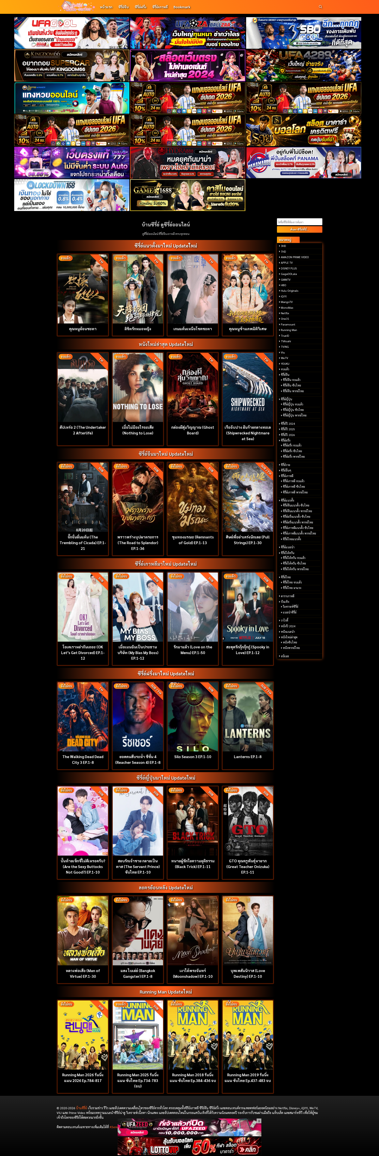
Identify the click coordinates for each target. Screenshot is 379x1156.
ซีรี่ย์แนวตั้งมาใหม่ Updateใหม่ (165, 245)
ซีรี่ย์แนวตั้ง (287, 500)
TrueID (285, 335)
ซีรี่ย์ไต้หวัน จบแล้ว (294, 558)
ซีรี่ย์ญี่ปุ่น (286, 399)
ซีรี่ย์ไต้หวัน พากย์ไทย (296, 569)
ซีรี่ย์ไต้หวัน (287, 553)
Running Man (289, 330)
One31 (285, 318)
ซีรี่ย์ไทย (286, 577)
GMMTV (286, 279)
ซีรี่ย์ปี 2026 (288, 435)
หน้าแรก (106, 7)
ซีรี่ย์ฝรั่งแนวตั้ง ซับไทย (296, 516)
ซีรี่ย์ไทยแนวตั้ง (292, 539)
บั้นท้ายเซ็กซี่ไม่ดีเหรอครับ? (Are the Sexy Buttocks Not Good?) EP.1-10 (83, 866)
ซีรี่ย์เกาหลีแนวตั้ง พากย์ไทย (299, 533)
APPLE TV (287, 262)
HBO (283, 285)
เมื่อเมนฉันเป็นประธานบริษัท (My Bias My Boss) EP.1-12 (137, 652)
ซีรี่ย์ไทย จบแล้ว (292, 582)
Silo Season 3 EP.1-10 (192, 756)
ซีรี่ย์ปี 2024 (288, 423)
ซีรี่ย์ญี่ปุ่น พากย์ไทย (295, 415)
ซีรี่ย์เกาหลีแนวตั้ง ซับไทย (298, 528)
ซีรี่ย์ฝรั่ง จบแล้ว (292, 445)
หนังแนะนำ (288, 631)
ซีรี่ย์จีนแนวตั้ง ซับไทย (296, 505)
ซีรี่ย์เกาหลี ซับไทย (294, 486)
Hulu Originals (289, 290)
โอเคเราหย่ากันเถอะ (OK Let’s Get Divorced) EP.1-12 (83, 652)
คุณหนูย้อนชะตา (83, 328)
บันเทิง (285, 601)
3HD (283, 246)
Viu (283, 352)
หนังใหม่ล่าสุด (289, 637)
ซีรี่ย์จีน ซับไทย (292, 385)
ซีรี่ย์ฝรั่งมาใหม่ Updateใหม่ (166, 673)
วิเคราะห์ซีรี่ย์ (290, 606)
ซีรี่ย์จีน (123, 7)
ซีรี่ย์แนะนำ (288, 547)
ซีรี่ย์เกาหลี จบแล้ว (293, 481)
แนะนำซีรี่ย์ (289, 612)
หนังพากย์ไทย (291, 648)
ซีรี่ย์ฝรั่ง (140, 7)
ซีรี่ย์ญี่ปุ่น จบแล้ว (293, 404)
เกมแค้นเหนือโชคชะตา (193, 328)
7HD (283, 251)
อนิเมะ (285, 656)
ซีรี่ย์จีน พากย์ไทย (293, 391)
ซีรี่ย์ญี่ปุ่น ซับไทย (293, 410)
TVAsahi (286, 341)
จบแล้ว (285, 369)
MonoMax (287, 307)
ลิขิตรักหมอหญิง (138, 328)
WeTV (284, 358)
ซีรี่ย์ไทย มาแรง (292, 588)
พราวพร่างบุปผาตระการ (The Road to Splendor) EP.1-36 (137, 542)
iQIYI (284, 296)
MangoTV (287, 302)
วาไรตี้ (284, 620)
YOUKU (285, 363)
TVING (285, 346)
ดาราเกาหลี (287, 596)
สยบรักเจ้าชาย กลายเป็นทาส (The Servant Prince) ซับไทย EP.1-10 (138, 866)
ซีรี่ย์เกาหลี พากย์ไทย (295, 492)
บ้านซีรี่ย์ (81, 1108)
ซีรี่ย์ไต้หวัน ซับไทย (294, 563)
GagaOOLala (289, 274)
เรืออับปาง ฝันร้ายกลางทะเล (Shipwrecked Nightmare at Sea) (248, 433)
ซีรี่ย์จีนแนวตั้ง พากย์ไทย (297, 511)
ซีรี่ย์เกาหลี (160, 7)
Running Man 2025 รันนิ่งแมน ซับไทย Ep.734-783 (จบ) (138, 1080)
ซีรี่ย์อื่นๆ (286, 470)
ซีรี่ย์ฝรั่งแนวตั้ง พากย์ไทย (298, 522)
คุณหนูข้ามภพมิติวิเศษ (247, 328)
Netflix (285, 313)
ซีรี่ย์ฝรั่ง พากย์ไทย (294, 456)
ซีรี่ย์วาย (285, 465)
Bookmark (182, 7)
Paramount (288, 324)
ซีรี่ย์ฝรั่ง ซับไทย (292, 451)
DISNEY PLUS (289, 268)
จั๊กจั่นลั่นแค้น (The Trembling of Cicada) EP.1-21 (83, 542)
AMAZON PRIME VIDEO (295, 257)
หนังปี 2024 (288, 626)
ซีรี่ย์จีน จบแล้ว (291, 380)
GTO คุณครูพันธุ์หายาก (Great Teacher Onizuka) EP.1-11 (247, 866)
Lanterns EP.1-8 (248, 756)
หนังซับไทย (290, 642)
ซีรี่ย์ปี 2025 (288, 429)
